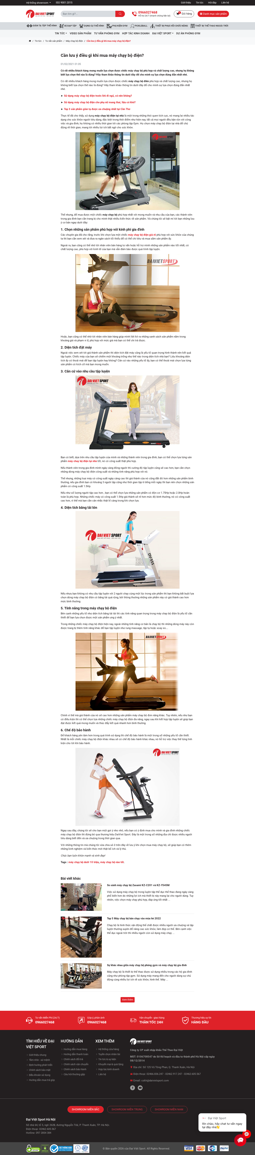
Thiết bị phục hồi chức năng (171, 26)
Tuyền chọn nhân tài (109, 1054)
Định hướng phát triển (40, 1065)
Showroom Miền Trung (127, 1109)
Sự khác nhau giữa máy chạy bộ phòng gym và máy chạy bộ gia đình (147, 965)
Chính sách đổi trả (73, 1059)
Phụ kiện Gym (119, 26)
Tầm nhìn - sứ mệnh (39, 1060)
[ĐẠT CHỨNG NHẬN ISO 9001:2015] (81, 1148)
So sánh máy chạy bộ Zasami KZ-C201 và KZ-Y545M (138, 885)
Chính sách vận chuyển (75, 1064)
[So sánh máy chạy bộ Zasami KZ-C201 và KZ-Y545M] (81, 897)
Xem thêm (127, 999)
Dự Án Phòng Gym (188, 33)
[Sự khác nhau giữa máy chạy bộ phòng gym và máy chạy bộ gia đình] (81, 976)
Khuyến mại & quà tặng (110, 1064)
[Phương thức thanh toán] (206, 1148)
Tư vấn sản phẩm (53, 41)
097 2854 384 (43, 1132)
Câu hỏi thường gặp (74, 1074)
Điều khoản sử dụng (39, 1075)
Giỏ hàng (185, 13)
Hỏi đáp (212, 2)
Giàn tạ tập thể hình (44, 25)
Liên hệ (225, 2)
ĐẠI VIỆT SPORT (161, 33)
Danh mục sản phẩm (214, 13)
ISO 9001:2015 (64, 2)
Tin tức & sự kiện (107, 1059)
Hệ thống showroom (37, 2)
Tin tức (199, 2)
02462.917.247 (173, 1074)
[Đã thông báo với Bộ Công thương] (61, 1148)
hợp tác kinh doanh (136, 33)
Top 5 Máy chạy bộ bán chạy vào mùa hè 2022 (134, 918)
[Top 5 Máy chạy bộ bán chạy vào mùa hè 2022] (81, 937)
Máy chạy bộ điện (74, 41)
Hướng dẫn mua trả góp (41, 1080)
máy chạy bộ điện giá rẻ (142, 234)
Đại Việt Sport (137, 1148)
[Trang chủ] (30, 41)
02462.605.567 (192, 1074)
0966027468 (44, 1022)
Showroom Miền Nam (169, 1109)
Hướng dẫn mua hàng (75, 1049)
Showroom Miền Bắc (85, 1109)
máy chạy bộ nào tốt (112, 862)
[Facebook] (132, 1087)
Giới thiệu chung (37, 1055)
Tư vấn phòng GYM (106, 33)
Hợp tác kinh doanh (108, 1069)
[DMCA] (45, 1148)
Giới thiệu (186, 2)
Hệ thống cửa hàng (108, 1049)
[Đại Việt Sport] (40, 13)
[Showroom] (246, 1134)
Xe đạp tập (70, 26)
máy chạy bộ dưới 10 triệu (84, 862)
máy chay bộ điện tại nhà (82, 461)
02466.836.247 (155, 1074)
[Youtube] (140, 1087)
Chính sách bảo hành (74, 1069)
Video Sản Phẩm (80, 33)
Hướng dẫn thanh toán (75, 1054)
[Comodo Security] (33, 1148)
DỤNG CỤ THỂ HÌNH (93, 26)
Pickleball (140, 26)
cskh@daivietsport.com (155, 1080)
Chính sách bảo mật (39, 1070)
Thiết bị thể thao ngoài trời (211, 26)
